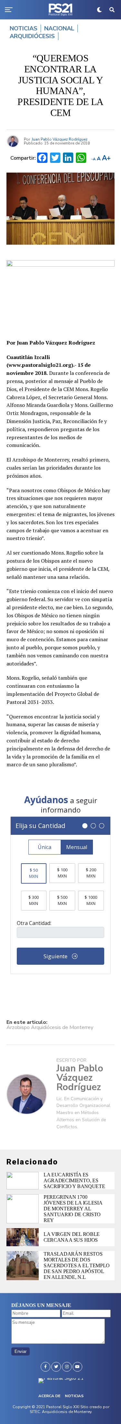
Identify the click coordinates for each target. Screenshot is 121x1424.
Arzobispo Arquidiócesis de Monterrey (49, 1027)
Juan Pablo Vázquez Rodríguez (59, 139)
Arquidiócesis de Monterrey (66, 1411)
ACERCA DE (49, 1395)
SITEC (35, 1411)
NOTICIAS (74, 1395)
